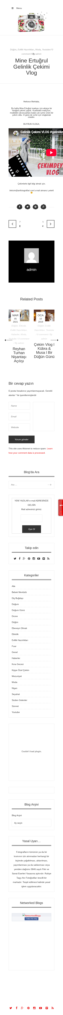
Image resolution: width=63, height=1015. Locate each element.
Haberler (15, 334)
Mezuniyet (17, 676)
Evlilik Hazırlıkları (26, 49)
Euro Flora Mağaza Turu (20, 224)
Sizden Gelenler (19, 700)
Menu (19, 8)
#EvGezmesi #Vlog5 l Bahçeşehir (43, 224)
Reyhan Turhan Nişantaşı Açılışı (18, 355)
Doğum (15, 604)
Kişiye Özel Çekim (20, 670)
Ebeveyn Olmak (19, 628)
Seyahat (16, 694)
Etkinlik (22, 326)
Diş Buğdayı (17, 598)
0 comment (23, 338)
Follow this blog (31, 919)
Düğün (13, 49)
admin (31, 269)
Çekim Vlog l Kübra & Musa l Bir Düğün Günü (44, 350)
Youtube (46, 49)
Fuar (14, 646)
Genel (15, 652)
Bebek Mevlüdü (19, 592)
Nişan (14, 688)
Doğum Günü (18, 610)
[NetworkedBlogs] (31, 915)
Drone (15, 616)
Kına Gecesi (18, 664)
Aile (13, 586)
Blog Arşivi (17, 815)
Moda (38, 49)
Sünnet (15, 706)
